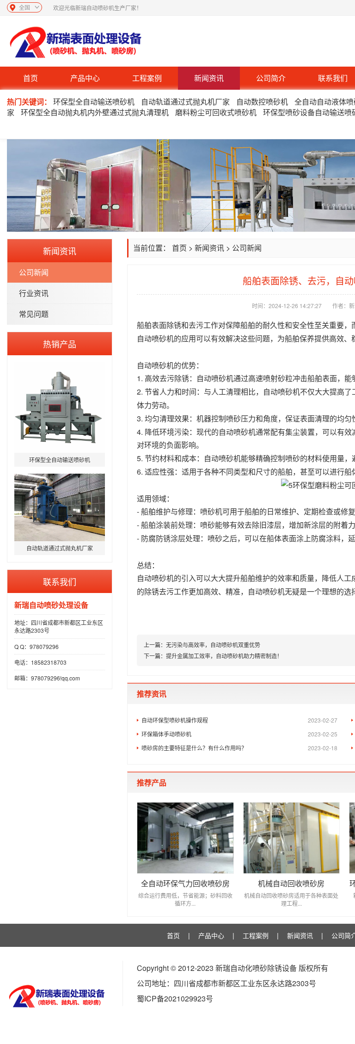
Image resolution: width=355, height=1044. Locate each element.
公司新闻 (34, 272)
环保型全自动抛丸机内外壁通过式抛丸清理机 (95, 112)
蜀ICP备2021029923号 (175, 998)
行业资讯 (34, 293)
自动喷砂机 (155, 338)
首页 (30, 78)
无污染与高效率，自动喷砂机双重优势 (213, 645)
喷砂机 (163, 365)
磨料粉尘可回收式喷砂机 (216, 112)
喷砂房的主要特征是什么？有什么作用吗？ (239, 748)
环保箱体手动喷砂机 (239, 734)
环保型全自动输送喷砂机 (94, 101)
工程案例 (147, 78)
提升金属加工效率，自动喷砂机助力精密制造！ (224, 656)
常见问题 (34, 314)
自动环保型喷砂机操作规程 (239, 720)
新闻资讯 (209, 78)
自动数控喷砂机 (262, 101)
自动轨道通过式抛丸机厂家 (185, 101)
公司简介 (271, 78)
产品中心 (85, 78)
